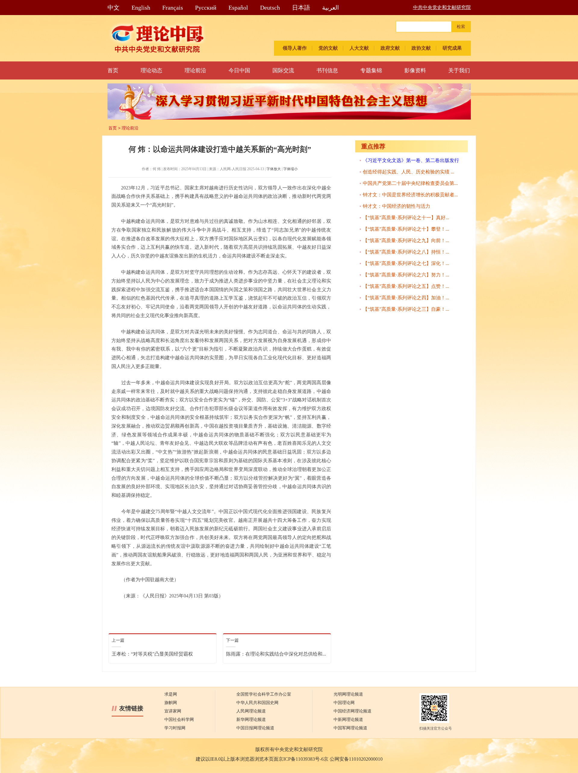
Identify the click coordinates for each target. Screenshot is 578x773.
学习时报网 (174, 728)
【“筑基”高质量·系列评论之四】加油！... (406, 297)
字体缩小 (290, 169)
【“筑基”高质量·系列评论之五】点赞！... (406, 286)
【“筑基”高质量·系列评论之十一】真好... (406, 217)
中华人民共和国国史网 (257, 702)
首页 (112, 70)
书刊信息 (327, 70)
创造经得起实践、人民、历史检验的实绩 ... (408, 171)
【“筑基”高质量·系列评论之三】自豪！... (406, 309)
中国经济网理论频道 (352, 711)
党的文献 (328, 48)
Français (172, 7)
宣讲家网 (172, 711)
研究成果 (452, 48)
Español (238, 7)
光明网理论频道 (348, 694)
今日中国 (239, 70)
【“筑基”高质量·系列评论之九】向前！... (406, 240)
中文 (113, 7)
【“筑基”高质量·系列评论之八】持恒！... (406, 251)
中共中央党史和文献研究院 (442, 7)
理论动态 (151, 70)
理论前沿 (195, 70)
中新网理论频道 (348, 719)
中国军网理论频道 (350, 728)
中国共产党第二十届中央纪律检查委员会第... (410, 183)
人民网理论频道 (251, 711)
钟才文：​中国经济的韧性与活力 (396, 206)
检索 (461, 26)
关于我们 (459, 70)
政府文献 (390, 48)
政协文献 (421, 48)
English (141, 7)
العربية (330, 7)
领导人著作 (295, 48)
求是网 (170, 694)
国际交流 (283, 70)
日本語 (301, 7)
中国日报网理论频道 (255, 728)
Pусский (205, 7)
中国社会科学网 (179, 719)
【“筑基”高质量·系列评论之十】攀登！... (406, 229)
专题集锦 (371, 70)
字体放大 (273, 169)
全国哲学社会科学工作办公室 (263, 694)
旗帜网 (170, 702)
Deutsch (270, 7)
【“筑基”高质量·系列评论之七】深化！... (406, 263)
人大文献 (359, 48)
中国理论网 (344, 702)
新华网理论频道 (251, 719)
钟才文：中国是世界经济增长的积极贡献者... (410, 194)
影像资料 (415, 70)
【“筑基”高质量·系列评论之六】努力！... (406, 274)
